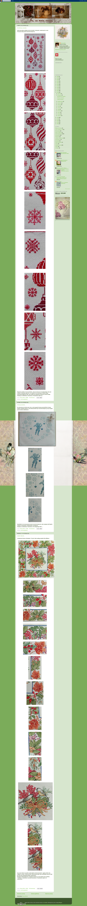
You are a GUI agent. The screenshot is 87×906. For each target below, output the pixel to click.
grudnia (59, 93)
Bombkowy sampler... (22, 28)
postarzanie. (57, 139)
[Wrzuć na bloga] (38, 397)
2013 (58, 120)
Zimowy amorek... (21, 404)
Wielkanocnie (63, 161)
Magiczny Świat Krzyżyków (62, 160)
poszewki (57, 140)
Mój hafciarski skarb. (65, 153)
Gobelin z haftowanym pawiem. (65, 170)
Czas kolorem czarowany (62, 152)
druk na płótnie (58, 132)
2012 (58, 122)
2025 (58, 78)
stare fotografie (58, 142)
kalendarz (57, 136)
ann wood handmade (61, 176)
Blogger (60, 902)
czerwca (59, 107)
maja (59, 109)
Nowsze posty (21, 893)
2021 (58, 84)
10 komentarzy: (32, 888)
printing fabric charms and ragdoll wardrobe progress (61, 178)
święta (56, 146)
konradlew (45, 902)
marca (59, 112)
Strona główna (35, 893)
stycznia (59, 115)
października (60, 101)
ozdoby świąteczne (59, 138)
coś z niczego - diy (59, 129)
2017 (58, 90)
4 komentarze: (32, 397)
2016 (58, 92)
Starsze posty (49, 893)
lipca (59, 106)
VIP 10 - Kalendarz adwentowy (64, 183)
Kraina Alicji (63, 43)
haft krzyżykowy (24, 399)
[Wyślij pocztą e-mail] (37, 397)
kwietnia (59, 110)
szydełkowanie (58, 145)
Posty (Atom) (25, 896)
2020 (58, 85)
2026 (58, 76)
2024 (58, 79)
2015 (58, 117)
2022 (58, 82)
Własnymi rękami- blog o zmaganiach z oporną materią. (63, 168)
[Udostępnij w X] (39, 397)
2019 (58, 87)
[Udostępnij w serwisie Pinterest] (41, 397)
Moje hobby (59, 181)
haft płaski (57, 135)
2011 (58, 123)
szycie (56, 143)
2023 (58, 81)
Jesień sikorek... (21, 536)
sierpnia (59, 104)
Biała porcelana (58, 128)
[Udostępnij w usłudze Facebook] (40, 397)
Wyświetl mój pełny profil (60, 49)
